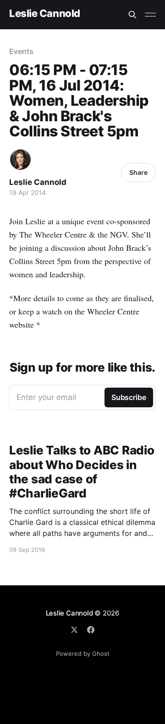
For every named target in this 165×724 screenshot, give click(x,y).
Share (138, 172)
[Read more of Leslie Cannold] (20, 159)
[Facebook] (90, 629)
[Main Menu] (150, 15)
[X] (74, 629)
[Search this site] (132, 14)
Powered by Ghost (83, 653)
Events (21, 51)
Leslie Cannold (44, 13)
